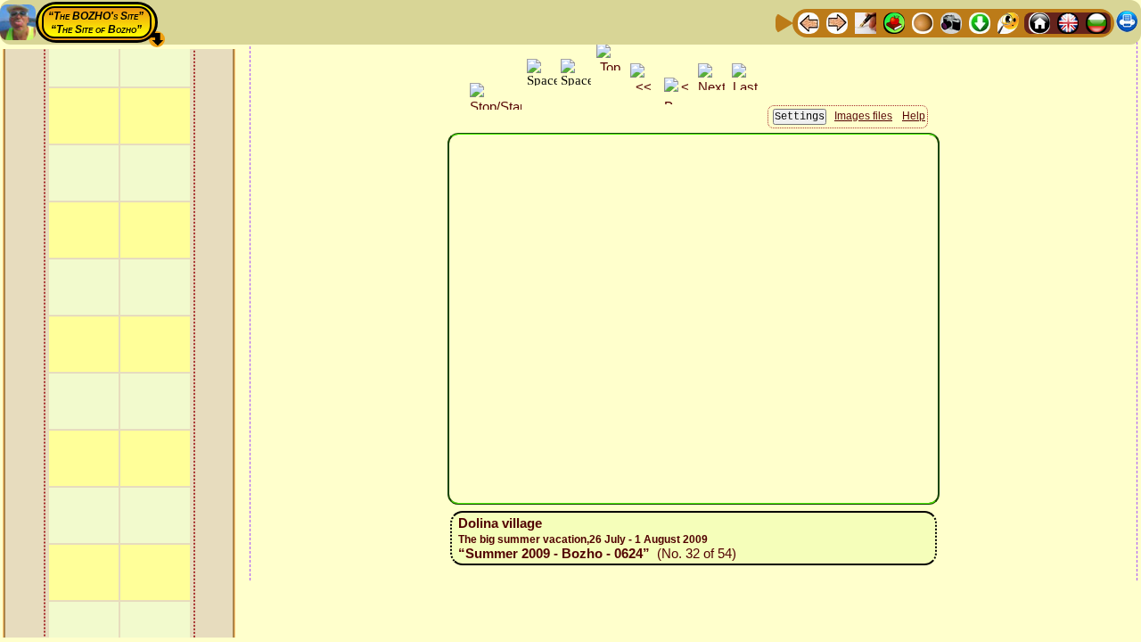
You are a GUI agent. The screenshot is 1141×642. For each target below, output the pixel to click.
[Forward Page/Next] (837, 21)
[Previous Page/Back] (808, 21)
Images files (863, 116)
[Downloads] (979, 21)
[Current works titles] (922, 21)
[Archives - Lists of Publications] (865, 21)
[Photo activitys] (951, 21)
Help (913, 116)
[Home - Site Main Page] (1039, 21)
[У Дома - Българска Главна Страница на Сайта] (1096, 21)
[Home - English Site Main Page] (1068, 21)
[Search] (1008, 21)
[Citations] (894, 21)
